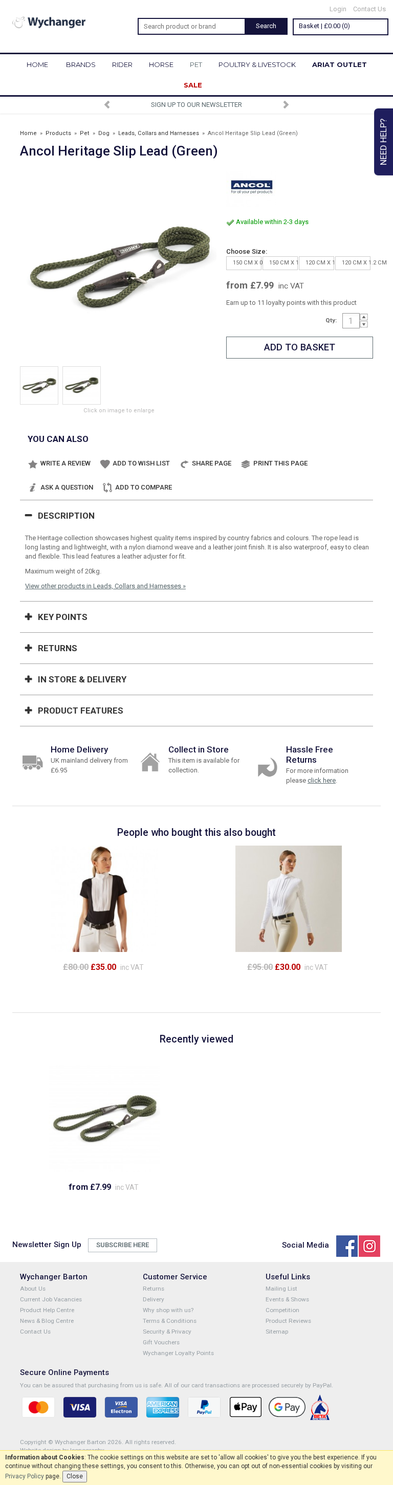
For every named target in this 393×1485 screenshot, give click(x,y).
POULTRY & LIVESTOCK (257, 64)
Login (338, 9)
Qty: (331, 320)
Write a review (65, 463)
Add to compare (143, 487)
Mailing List (281, 1288)
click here (322, 780)
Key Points (63, 617)
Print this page (280, 463)
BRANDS (81, 64)
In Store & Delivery (82, 679)
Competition (282, 1310)
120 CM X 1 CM (319, 262)
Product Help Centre (47, 1310)
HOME (37, 64)
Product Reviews (288, 1320)
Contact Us (369, 9)
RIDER (122, 64)
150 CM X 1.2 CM (283, 262)
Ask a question (66, 487)
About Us (33, 1288)
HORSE (161, 64)
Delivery (153, 1299)
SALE (193, 85)
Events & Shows (287, 1299)
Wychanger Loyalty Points (178, 1353)
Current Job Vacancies (51, 1299)
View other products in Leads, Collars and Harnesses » (105, 586)
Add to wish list (141, 463)
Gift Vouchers (161, 1342)
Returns (57, 648)
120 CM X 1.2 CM (356, 262)
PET (196, 64)
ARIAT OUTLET (339, 64)
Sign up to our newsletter (196, 104)
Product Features (80, 710)
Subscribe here (122, 1245)
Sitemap (277, 1331)
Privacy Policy (24, 1476)
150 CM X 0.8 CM (247, 262)
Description (66, 516)
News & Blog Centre (47, 1320)
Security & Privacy (167, 1331)
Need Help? (383, 142)
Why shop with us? (168, 1310)
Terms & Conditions (169, 1320)
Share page (211, 463)
